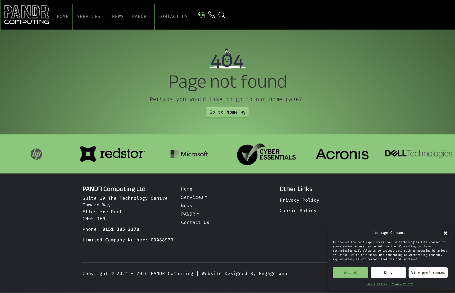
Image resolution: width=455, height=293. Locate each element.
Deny (388, 272)
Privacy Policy (401, 284)
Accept (350, 272)
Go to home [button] (225, 112)
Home (63, 16)
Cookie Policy (376, 284)
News (118, 16)
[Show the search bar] (222, 14)
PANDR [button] (139, 16)
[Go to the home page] (27, 15)
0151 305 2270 (120, 229)
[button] (445, 232)
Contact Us (173, 16)
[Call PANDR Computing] (211, 14)
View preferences (428, 272)
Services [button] (88, 16)
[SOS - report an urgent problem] (201, 15)
